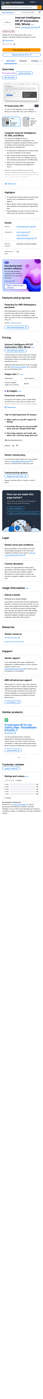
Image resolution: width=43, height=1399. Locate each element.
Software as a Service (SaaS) (26, 244)
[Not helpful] (17, 445)
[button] (32, 24)
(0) (14, 44)
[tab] (10, 61)
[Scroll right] (41, 61)
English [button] (32, 2)
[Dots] (19, 757)
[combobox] (19, 7)
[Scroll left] (2, 61)
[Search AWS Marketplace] (39, 7)
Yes (18, 251)
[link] (29, 12)
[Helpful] (13, 445)
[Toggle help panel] (39, 12)
